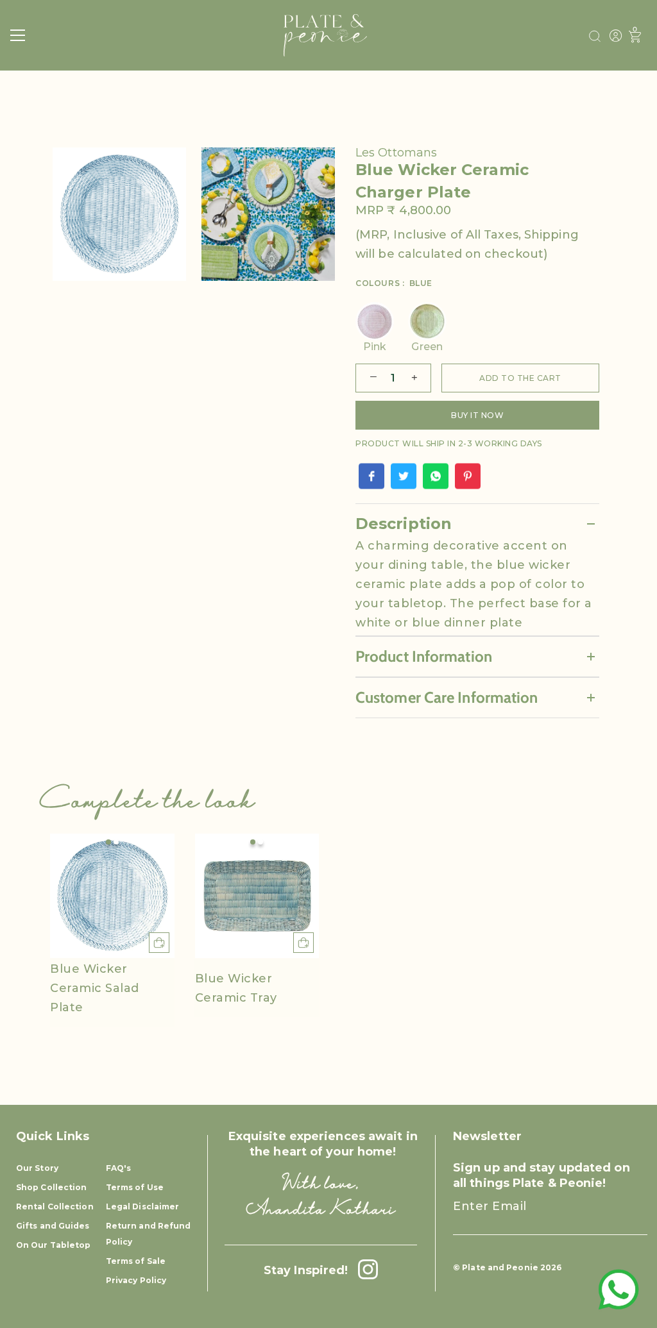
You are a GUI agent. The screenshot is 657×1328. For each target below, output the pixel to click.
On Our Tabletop (53, 1245)
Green (427, 346)
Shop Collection (51, 1187)
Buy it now (477, 415)
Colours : (393, 283)
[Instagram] (364, 1270)
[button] (108, 842)
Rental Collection (55, 1206)
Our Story (37, 1168)
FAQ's (119, 1168)
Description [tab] (403, 523)
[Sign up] (626, 1217)
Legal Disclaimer (143, 1206)
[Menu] (18, 35)
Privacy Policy (136, 1280)
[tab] (477, 585)
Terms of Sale (136, 1261)
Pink (374, 346)
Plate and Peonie (501, 1267)
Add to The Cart (520, 378)
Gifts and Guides (53, 1226)
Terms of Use (135, 1187)
